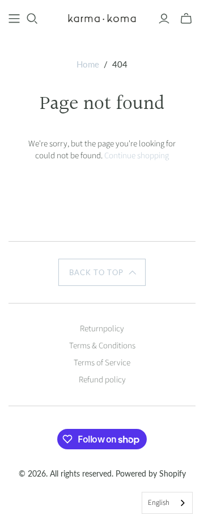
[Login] (164, 18)
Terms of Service (102, 363)
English (158, 503)
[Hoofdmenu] (14, 18)
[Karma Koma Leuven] (102, 17)
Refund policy (102, 380)
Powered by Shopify (151, 473)
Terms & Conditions (102, 346)
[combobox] (167, 503)
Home (87, 64)
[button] (102, 272)
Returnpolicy (102, 329)
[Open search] (32, 18)
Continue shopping (136, 156)
